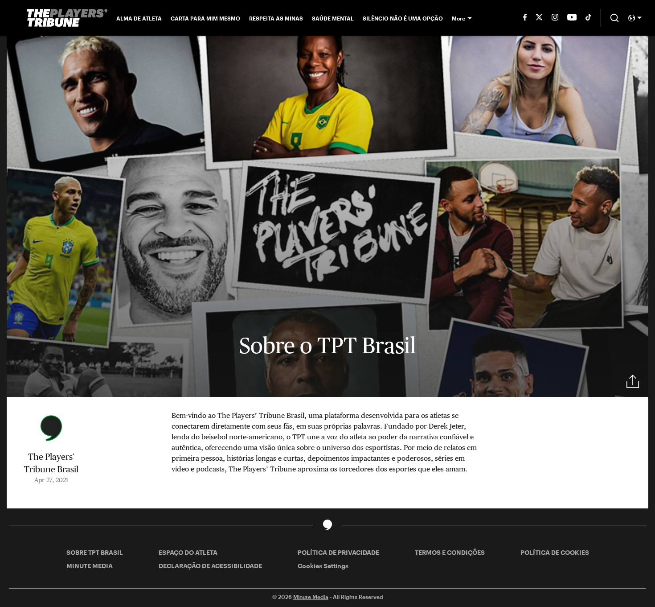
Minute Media (310, 597)
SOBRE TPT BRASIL (94, 552)
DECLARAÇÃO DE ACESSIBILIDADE (210, 566)
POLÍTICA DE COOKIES (554, 552)
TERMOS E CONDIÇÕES (450, 552)
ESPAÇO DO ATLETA (188, 552)
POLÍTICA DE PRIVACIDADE (338, 552)
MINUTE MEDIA (89, 566)
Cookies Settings (323, 566)
